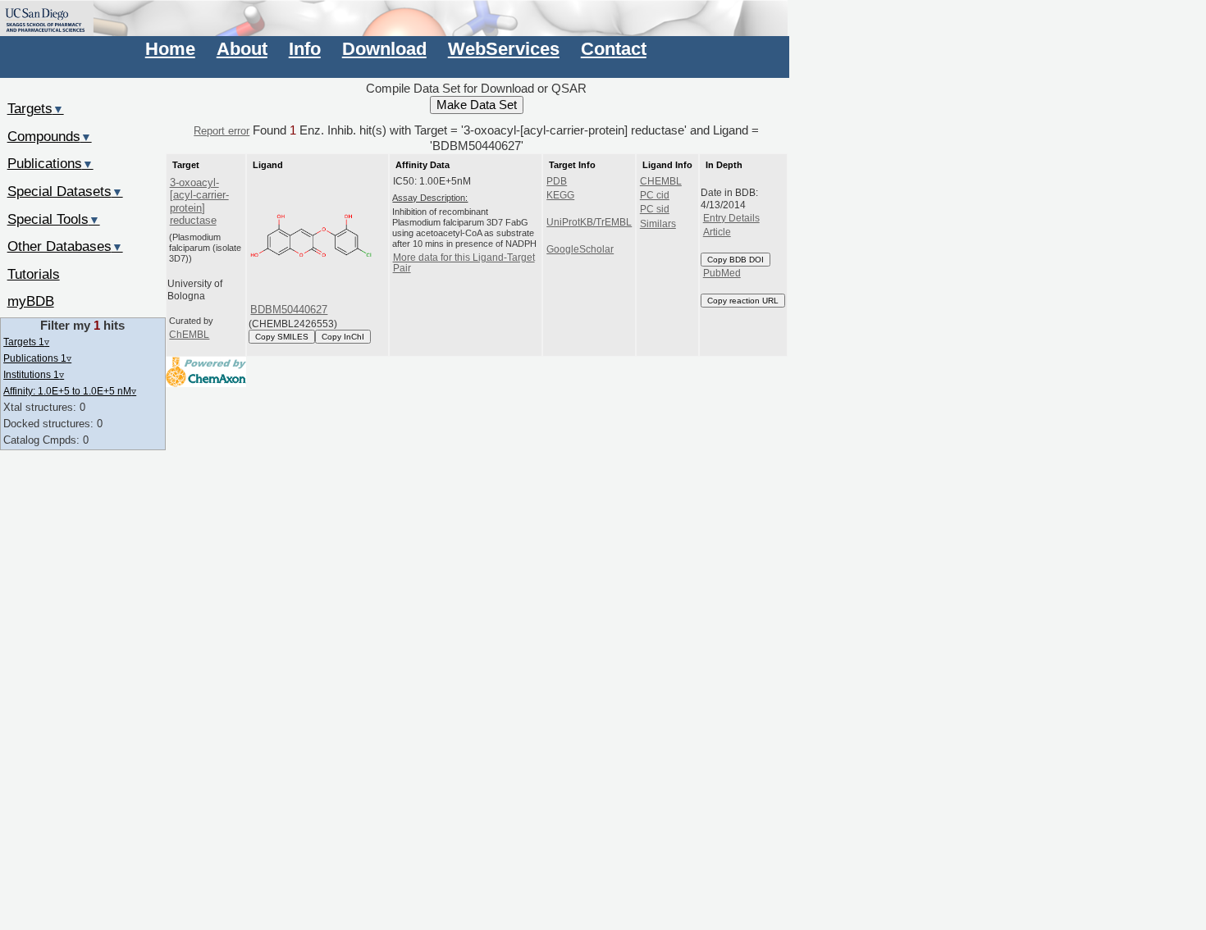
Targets (35, 108)
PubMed (722, 273)
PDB (556, 181)
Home (170, 49)
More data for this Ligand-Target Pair (464, 263)
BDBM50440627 (288, 309)
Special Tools (53, 219)
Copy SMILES (281, 336)
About (242, 49)
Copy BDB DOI (735, 259)
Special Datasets (65, 191)
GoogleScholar (580, 249)
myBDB (30, 301)
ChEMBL (189, 335)
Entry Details (731, 218)
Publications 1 (37, 358)
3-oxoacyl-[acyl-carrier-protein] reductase (199, 201)
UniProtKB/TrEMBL (589, 222)
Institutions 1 (33, 374)
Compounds (49, 136)
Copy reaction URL (743, 300)
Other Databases (65, 246)
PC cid (654, 195)
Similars (658, 224)
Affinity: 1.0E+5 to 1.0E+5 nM (69, 390)
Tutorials (33, 274)
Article (717, 232)
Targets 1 (26, 341)
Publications (50, 163)
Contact (613, 49)
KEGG (560, 195)
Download (384, 49)
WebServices (504, 49)
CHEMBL (661, 181)
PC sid (654, 209)
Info (305, 49)
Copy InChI (343, 336)
